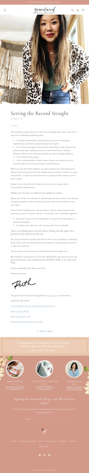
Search (41, 441)
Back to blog (46, 331)
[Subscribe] (63, 419)
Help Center (44, 446)
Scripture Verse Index (28, 441)
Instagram (52, 295)
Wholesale (63, 441)
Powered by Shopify (50, 470)
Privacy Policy (51, 441)
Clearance (73, 441)
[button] (5, 10)
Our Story (14, 441)
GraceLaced (40, 470)
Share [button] (15, 126)
